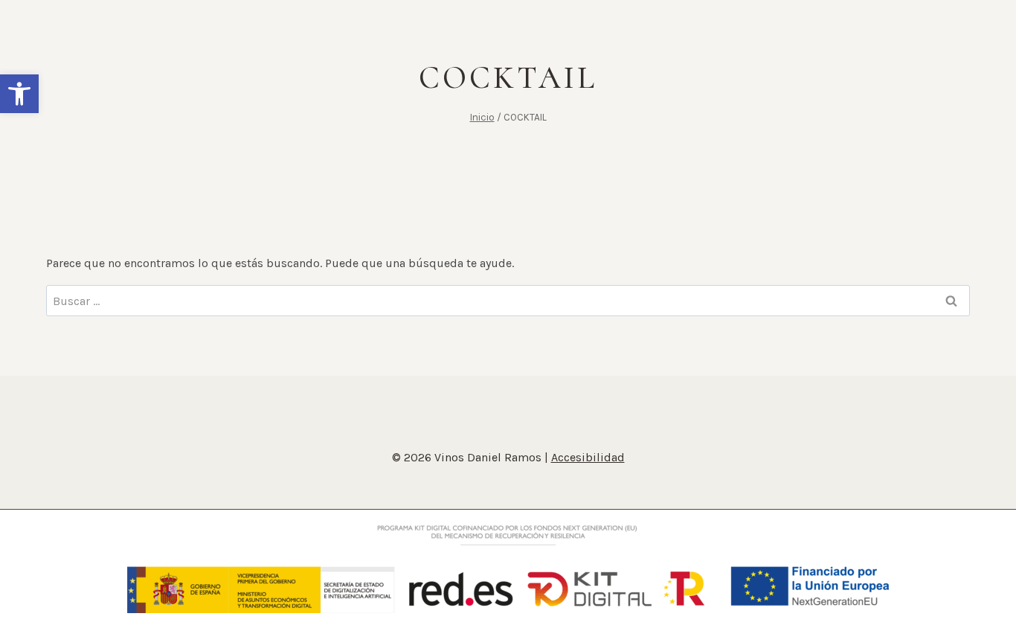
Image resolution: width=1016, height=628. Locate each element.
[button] (19, 93)
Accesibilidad (588, 457)
